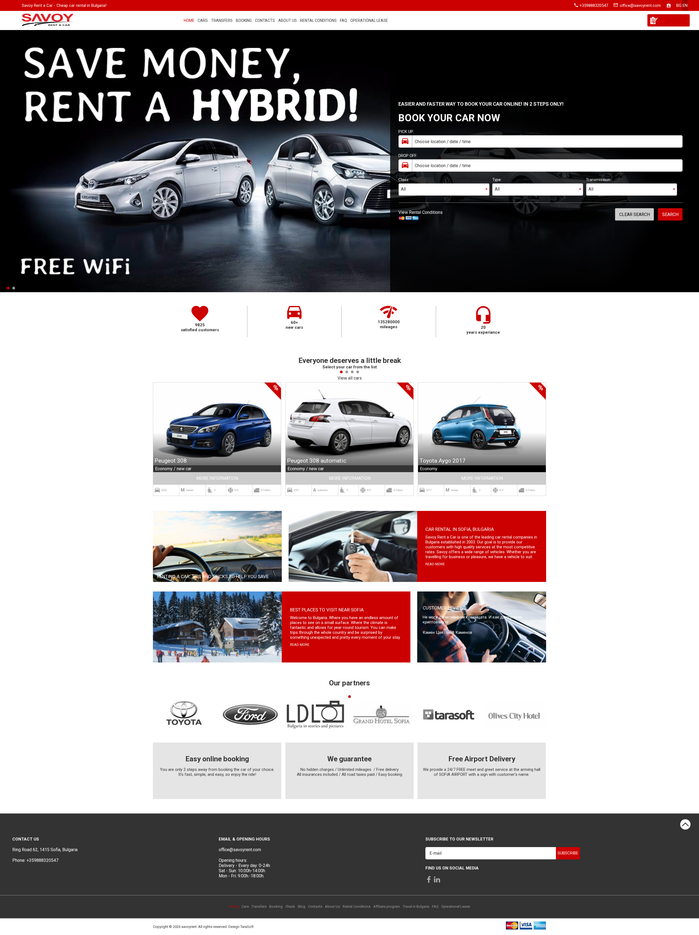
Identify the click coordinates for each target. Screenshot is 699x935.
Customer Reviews (444, 608)
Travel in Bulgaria (416, 906)
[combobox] (443, 190)
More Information (217, 478)
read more (435, 564)
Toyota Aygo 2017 (442, 460)
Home (189, 20)
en (685, 5)
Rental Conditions (318, 20)
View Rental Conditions (420, 212)
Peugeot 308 (171, 460)
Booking (244, 20)
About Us (287, 20)
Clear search (634, 214)
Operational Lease (369, 20)
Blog (301, 906)
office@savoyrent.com (640, 5)
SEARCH (670, 214)
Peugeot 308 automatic (316, 460)
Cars (203, 20)
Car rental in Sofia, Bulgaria (459, 529)
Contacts (265, 20)
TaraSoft (247, 927)
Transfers (222, 20)
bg (679, 5)
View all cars (349, 378)
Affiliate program (386, 906)
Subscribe (568, 853)
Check (290, 906)
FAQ (343, 20)
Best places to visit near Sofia (327, 610)
